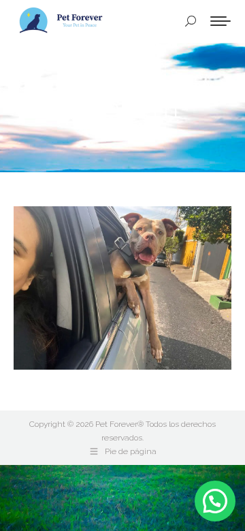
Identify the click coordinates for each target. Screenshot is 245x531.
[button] (215, 501)
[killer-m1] (122, 288)
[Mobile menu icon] (220, 21)
